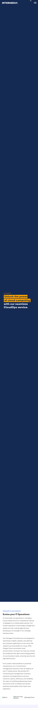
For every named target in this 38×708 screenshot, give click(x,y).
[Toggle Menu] (35, 2)
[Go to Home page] (10, 2)
